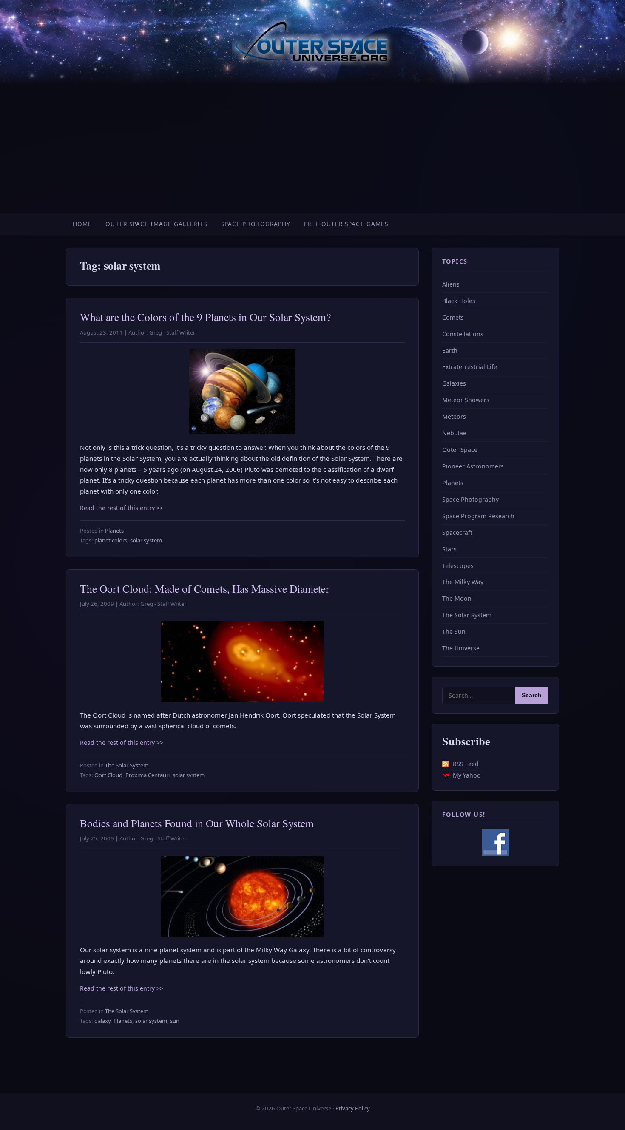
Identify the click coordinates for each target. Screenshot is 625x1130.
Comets (453, 317)
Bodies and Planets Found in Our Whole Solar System (197, 823)
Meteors (454, 416)
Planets (114, 530)
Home (82, 224)
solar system (146, 540)
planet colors (110, 540)
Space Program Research (478, 516)
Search (532, 695)
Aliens (451, 284)
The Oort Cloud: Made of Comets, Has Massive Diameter (205, 588)
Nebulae (454, 433)
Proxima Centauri (147, 775)
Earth (449, 350)
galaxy (102, 1021)
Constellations (462, 334)
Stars (449, 549)
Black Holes (458, 301)
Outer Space (459, 450)
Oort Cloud (108, 775)
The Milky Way (462, 582)
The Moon (457, 598)
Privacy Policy (352, 1108)
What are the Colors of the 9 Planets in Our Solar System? (205, 316)
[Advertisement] (312, 148)
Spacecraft (457, 532)
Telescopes (458, 566)
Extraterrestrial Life (469, 367)
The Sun (454, 631)
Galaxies (454, 383)
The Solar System (126, 765)
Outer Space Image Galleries (156, 224)
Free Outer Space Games (346, 224)
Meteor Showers (465, 400)
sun (174, 1021)
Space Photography (256, 224)
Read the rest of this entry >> (121, 508)
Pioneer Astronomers (473, 466)
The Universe (461, 648)
